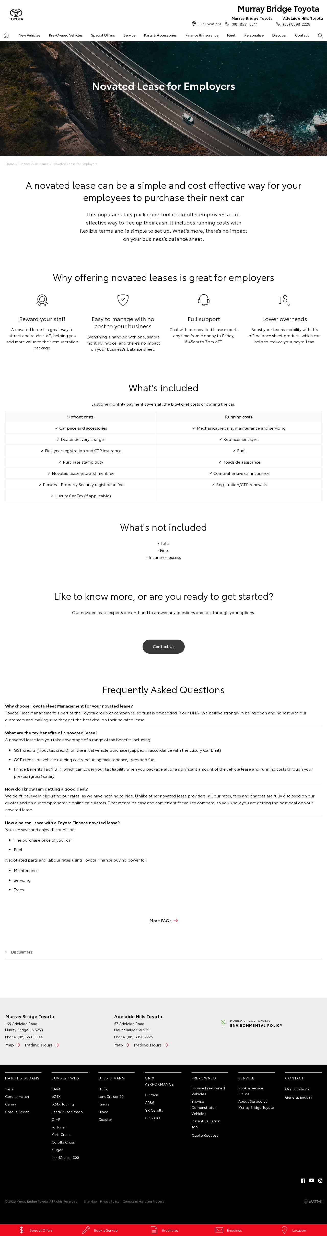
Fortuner (59, 1126)
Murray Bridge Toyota (278, 8)
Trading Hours (38, 1044)
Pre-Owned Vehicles (66, 35)
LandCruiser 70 (111, 1096)
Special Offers (103, 35)
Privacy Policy (109, 1201)
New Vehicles (29, 35)
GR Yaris (152, 1094)
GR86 (149, 1102)
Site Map (90, 1201)
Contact (302, 35)
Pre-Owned (204, 1077)
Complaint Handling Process (143, 1201)
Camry (10, 1103)
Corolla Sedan (17, 1111)
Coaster (105, 1119)
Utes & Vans (111, 1077)
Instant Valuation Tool (206, 1123)
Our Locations (209, 23)
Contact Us (163, 646)
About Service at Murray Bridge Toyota (256, 1104)
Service (129, 35)
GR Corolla (154, 1110)
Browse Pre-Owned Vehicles (208, 1091)
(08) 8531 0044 (252, 21)
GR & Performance (159, 1081)
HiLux (102, 1088)
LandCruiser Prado (67, 1111)
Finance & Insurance (201, 35)
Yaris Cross (61, 1134)
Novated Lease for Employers (75, 163)
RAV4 (56, 1088)
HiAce (103, 1111)
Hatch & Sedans (22, 1077)
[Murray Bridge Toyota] (16, 15)
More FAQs (160, 920)
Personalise (254, 35)
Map (9, 1044)
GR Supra (152, 1117)
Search (320, 35)
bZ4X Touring (63, 1103)
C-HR (56, 1119)
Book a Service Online (250, 1091)
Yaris (9, 1088)
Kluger (57, 1149)
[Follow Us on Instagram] (320, 1180)
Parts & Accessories (160, 35)
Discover (279, 35)
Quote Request (205, 1135)
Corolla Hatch (17, 1096)
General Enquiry (298, 1097)
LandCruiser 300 (65, 1157)
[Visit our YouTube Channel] (311, 1180)
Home (5, 34)
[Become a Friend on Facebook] (303, 1180)
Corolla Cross (63, 1142)
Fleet (231, 35)
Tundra (104, 1103)
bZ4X (56, 1096)
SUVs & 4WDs (65, 1077)
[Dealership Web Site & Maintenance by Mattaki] (313, 1201)
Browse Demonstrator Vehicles (204, 1107)
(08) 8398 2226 (303, 21)
